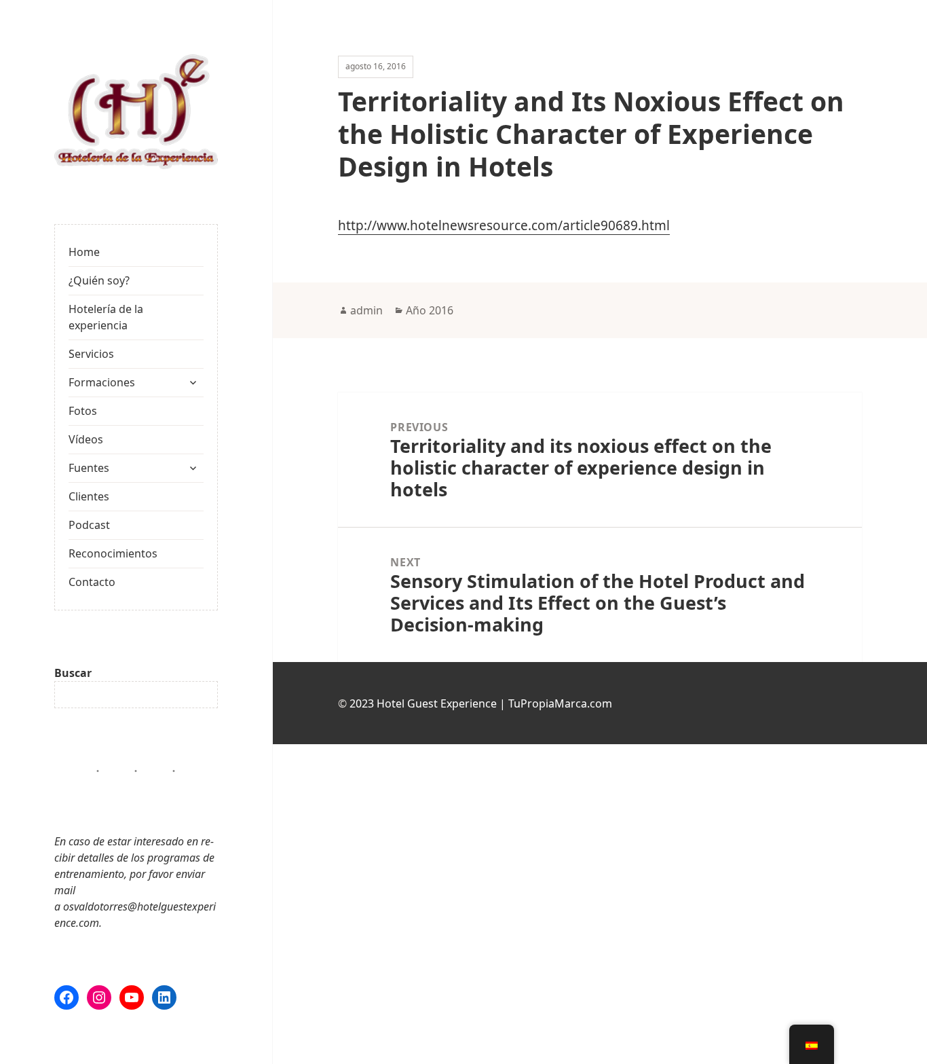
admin (366, 310)
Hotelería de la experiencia (106, 317)
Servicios (91, 353)
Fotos (83, 410)
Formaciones (102, 382)
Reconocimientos (113, 553)
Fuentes (89, 467)
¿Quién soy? (99, 280)
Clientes (89, 496)
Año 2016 (429, 310)
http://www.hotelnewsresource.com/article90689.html (504, 225)
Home (84, 251)
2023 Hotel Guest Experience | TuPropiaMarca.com (480, 703)
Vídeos (86, 439)
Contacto (92, 581)
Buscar (73, 672)
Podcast (89, 524)
